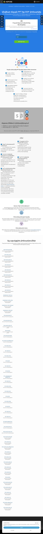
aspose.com (19, 15)
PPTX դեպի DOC (8, 441)
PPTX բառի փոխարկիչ (7, 502)
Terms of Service (28, 31)
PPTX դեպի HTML (7, 456)
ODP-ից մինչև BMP (7, 249)
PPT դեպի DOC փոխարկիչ (7, 340)
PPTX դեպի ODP (8, 467)
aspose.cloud (28, 15)
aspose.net (23, 15)
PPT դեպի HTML (8, 355)
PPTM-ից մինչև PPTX (7, 431)
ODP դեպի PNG (8, 269)
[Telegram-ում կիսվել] (42, 24)
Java (27, 130)
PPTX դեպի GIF (8, 451)
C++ (29, 130)
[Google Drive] (36, 28)
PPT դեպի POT (8, 381)
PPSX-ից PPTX (7, 330)
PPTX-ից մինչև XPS (8, 507)
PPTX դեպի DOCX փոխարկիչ (8, 446)
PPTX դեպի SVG (8, 492)
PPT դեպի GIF (7, 350)
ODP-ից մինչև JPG (8, 259)
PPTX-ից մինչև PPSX (7, 482)
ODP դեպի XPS (8, 290)
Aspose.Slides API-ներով (36, 229)
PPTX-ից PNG (7, 477)
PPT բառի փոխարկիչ (7, 421)
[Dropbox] (34, 28)
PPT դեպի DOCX (8, 345)
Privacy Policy (35, 31)
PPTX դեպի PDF (8, 472)
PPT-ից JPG (8, 360)
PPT (9, 127)
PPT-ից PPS (8, 396)
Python (22, 130)
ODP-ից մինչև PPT (8, 274)
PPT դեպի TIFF (8, 416)
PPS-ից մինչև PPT (8, 315)
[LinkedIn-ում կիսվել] (42, 19)
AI (1, 23)
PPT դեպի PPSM (8, 401)
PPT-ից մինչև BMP (8, 335)
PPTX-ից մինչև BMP (7, 436)
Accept (21, 527)
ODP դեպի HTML (7, 254)
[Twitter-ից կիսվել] (42, 16)
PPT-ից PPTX (7, 406)
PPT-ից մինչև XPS (8, 426)
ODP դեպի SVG (8, 279)
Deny (30, 530)
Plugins (1, 26)
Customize (12, 530)
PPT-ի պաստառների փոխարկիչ (8, 376)
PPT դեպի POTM (8, 386)
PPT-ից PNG (7, 371)
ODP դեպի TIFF (8, 285)
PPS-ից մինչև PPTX (8, 320)
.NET (25, 130)
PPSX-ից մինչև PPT (8, 325)
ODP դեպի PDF (8, 264)
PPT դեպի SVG (8, 411)
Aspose (4, 1)
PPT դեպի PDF (7, 365)
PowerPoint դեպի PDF (7, 310)
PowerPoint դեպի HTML (8, 300)
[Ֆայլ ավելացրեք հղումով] (32, 28)
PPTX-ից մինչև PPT (8, 487)
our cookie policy (8, 525)
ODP (17, 37)
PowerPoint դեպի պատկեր (7, 305)
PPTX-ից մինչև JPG (8, 462)
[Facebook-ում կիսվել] (42, 21)
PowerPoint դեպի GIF (7, 295)
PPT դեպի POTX (8, 391)
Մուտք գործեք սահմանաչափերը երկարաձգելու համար (21, 27)
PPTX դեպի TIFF (8, 497)
